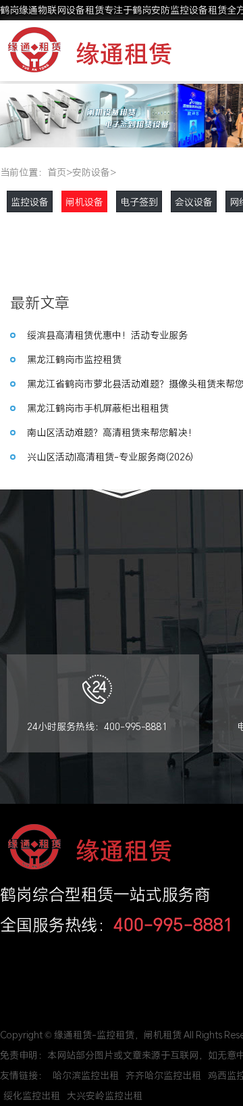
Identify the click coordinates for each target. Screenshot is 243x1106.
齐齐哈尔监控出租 (163, 1075)
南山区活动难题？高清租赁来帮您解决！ (112, 432)
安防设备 (91, 172)
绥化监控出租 (31, 1095)
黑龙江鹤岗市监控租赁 (74, 359)
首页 (56, 172)
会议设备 (194, 201)
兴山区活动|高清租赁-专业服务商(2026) (110, 456)
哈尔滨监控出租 (86, 1075)
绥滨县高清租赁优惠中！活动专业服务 (107, 335)
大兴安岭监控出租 (104, 1095)
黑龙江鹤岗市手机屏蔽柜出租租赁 (98, 408)
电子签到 (139, 201)
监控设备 (30, 201)
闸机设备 (84, 201)
